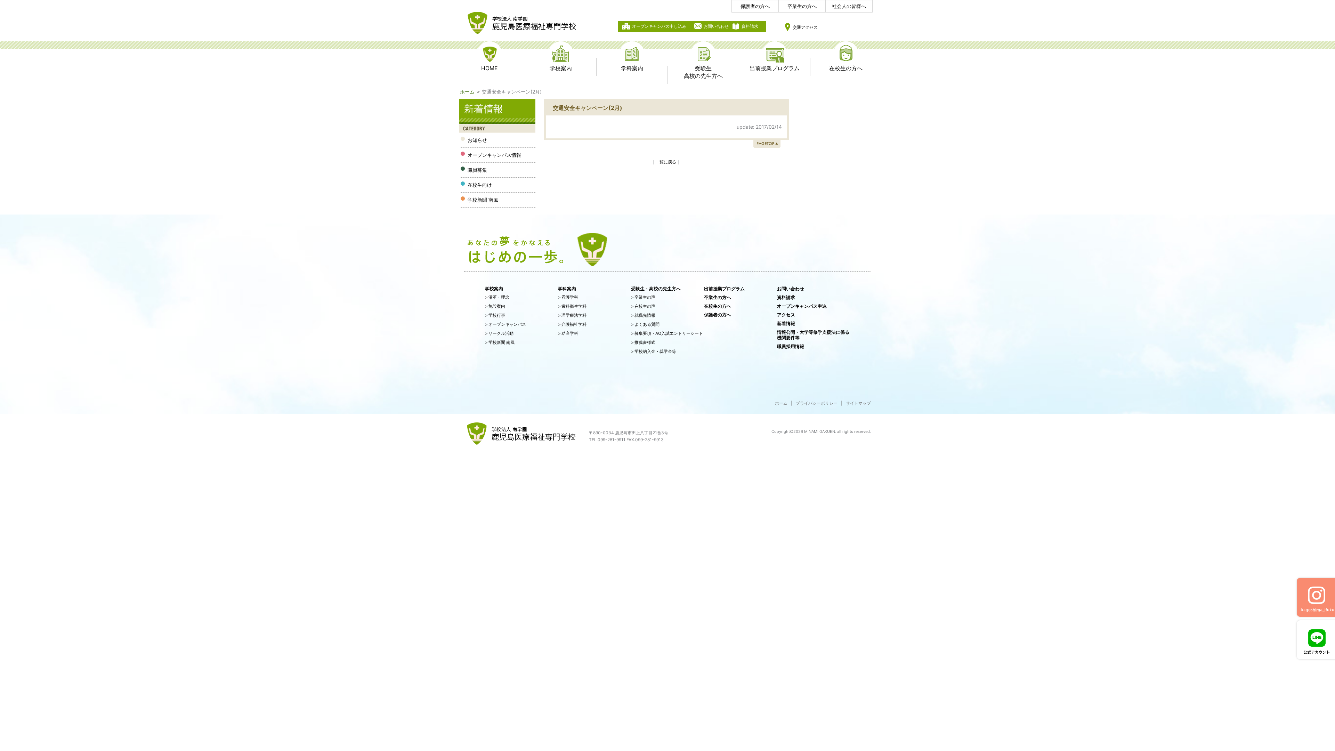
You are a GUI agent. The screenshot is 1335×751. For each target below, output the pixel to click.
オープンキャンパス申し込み (659, 26)
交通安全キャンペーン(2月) (587, 108)
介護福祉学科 (572, 324)
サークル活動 (499, 333)
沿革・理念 (497, 297)
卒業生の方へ (802, 6)
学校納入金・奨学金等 (653, 351)
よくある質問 (645, 324)
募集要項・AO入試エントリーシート (667, 333)
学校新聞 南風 (500, 342)
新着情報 (786, 323)
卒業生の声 (643, 297)
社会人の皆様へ (849, 6)
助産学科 (568, 333)
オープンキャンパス (505, 324)
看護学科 (568, 297)
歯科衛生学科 (572, 306)
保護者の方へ (755, 6)
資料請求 (750, 26)
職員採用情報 (790, 346)
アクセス (786, 314)
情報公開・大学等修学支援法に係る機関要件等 (813, 334)
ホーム (467, 92)
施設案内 (495, 306)
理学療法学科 (572, 315)
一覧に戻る (665, 161)
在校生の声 (643, 306)
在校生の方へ (717, 306)
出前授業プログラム (724, 288)
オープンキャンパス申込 (802, 306)
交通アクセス (805, 27)
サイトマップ (858, 403)
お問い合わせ (716, 26)
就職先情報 (643, 315)
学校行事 (495, 315)
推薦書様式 (643, 342)
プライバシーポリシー (817, 403)
